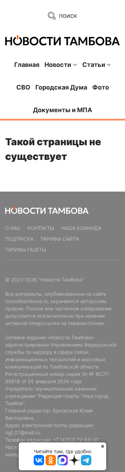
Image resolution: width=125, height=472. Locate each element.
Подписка (19, 239)
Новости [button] (57, 64)
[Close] (102, 446)
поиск (67, 15)
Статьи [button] (93, 64)
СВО (23, 87)
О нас (12, 228)
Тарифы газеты (25, 250)
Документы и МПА (62, 110)
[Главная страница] (62, 40)
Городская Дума (61, 87)
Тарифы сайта (59, 239)
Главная (26, 64)
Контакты (40, 228)
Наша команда (81, 228)
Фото (100, 87)
